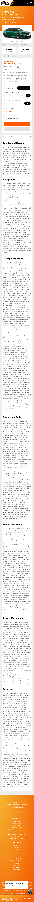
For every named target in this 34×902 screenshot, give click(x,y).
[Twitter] (15, 812)
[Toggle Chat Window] (30, 891)
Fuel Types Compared (17, 863)
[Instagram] (19, 812)
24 (13, 103)
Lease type (9, 85)
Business (10, 88)
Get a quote (17, 124)
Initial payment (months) (12, 92)
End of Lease (17, 869)
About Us (17, 821)
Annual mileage (10, 108)
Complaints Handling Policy (17, 832)
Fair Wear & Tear (17, 867)
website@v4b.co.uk (17, 807)
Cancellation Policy (17, 836)
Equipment (23, 137)
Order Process (17, 872)
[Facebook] (11, 812)
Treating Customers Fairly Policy (17, 834)
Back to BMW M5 (8, 8)
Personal (23, 88)
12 (28, 95)
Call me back (17, 129)
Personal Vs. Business (17, 861)
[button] (11, 41)
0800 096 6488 (17, 802)
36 (20, 103)
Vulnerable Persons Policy (17, 838)
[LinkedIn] (23, 812)
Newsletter (17, 854)
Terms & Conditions (17, 823)
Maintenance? (9, 116)
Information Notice (17, 827)
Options (13, 137)
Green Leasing (17, 847)
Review (5, 137)
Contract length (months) (13, 100)
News (17, 852)
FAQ (17, 849)
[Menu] (31, 3)
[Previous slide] (4, 34)
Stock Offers (17, 845)
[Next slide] (30, 34)
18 (6, 103)
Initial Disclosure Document (17, 830)
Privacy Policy (17, 825)
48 (27, 103)
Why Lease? (17, 865)
